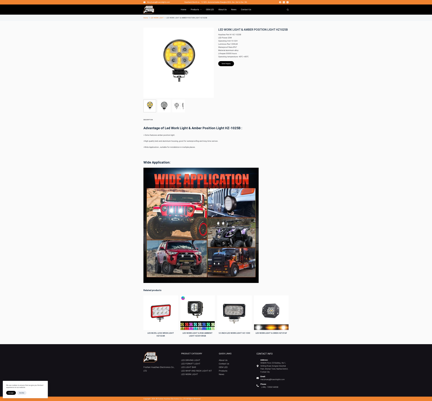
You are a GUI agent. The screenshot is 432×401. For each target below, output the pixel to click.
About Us (222, 9)
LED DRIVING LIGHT (190, 360)
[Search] (288, 9)
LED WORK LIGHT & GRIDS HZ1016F (271, 333)
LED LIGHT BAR (188, 367)
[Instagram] (288, 2)
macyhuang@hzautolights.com (272, 379)
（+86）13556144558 (269, 387)
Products (195, 9)
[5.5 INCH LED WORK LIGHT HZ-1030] (234, 312)
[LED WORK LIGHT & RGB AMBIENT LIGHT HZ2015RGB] (197, 312)
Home (183, 9)
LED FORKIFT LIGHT (190, 363)
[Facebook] (280, 2)
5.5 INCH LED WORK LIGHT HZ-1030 (234, 333)
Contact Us (246, 9)
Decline (21, 393)
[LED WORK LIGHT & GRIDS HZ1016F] (271, 312)
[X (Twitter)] (284, 2)
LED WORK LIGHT (189, 374)
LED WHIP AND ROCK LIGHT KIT (196, 370)
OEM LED (210, 9)
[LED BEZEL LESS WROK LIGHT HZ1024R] (160, 312)
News (233, 9)
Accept (11, 393)
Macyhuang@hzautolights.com (158, 2)
